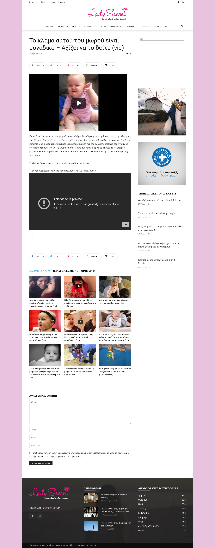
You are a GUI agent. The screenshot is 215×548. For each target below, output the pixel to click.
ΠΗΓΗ (32, 236)
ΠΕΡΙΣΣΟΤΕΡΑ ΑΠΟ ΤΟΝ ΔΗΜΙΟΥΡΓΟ (74, 271)
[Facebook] (178, 2)
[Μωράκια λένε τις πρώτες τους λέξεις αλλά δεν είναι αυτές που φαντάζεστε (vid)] (80, 321)
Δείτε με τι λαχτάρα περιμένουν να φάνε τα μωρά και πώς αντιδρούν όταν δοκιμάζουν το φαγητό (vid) (114, 337)
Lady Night (131, 27)
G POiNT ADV (79, 545)
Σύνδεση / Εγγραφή (57, 2)
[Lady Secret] (107, 14)
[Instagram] (183, 2)
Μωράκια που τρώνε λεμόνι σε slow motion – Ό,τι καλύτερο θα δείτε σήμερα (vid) (43, 337)
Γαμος (145, 27)
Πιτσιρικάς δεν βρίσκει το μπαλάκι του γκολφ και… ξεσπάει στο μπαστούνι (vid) (115, 371)
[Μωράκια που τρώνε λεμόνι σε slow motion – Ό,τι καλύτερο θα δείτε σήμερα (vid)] (45, 321)
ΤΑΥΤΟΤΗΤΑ (91, 545)
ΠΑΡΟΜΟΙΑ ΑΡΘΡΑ (39, 271)
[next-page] (82, 383)
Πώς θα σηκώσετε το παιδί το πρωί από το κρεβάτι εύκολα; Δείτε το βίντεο (80, 303)
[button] (182, 27)
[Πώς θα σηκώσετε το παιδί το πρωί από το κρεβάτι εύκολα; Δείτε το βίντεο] (80, 287)
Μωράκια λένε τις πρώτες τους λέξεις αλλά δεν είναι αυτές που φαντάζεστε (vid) (78, 337)
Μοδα (75, 27)
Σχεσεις (88, 27)
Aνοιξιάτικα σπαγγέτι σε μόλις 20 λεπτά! (159, 200)
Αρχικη (49, 27)
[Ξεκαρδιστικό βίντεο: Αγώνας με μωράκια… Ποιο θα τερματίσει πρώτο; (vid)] (80, 355)
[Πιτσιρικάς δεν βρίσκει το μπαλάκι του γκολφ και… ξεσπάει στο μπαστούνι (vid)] (115, 355)
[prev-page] (77, 383)
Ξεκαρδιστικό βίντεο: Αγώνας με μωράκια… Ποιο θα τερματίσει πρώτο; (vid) (79, 372)
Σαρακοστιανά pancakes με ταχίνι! (157, 213)
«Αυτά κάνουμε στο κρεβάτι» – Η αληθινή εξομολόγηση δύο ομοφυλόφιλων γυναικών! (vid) (44, 303)
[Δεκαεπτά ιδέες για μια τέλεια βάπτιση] (91, 498)
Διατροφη (114, 27)
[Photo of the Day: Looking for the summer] (91, 526)
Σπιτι (101, 27)
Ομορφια (61, 27)
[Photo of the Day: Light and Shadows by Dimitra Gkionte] (91, 512)
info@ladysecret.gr (51, 507)
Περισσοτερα (161, 27)
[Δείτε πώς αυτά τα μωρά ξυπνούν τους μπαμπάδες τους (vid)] (115, 287)
